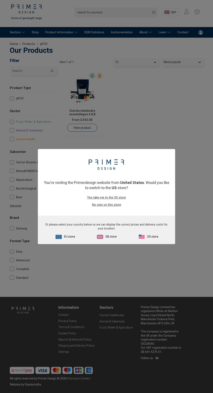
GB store (111, 236)
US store (152, 236)
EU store (69, 236)
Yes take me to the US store (106, 198)
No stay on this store (106, 205)
